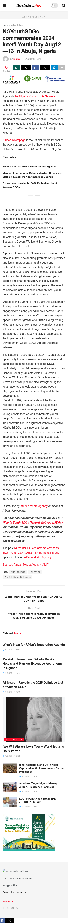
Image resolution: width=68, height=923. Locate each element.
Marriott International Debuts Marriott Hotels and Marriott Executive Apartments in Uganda (32, 175)
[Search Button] (63, 5)
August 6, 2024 (33, 58)
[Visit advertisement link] (34, 12)
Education (35, 571)
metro (16, 58)
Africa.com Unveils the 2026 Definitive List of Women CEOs (30, 185)
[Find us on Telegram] (12, 908)
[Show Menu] (4, 5)
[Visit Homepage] (28, 5)
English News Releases (17, 577)
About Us (22, 892)
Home (5, 24)
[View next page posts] (37, 197)
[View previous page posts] (30, 197)
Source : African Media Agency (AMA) (26, 564)
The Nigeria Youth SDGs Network (34, 96)
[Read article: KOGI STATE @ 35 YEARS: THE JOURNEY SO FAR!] (10, 802)
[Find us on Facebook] (3, 908)
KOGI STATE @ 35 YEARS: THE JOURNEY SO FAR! (37, 800)
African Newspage (14, 140)
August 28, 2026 (12, 650)
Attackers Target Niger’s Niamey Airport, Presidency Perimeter (38, 784)
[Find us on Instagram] (17, 908)
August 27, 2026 (12, 673)
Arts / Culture (17, 24)
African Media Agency (34, 506)
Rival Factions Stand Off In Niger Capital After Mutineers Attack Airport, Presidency (42, 768)
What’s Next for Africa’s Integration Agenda (29, 166)
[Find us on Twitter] (7, 908)
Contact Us (8, 892)
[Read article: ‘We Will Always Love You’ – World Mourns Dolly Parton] (34, 719)
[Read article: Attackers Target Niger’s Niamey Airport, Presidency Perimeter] (10, 787)
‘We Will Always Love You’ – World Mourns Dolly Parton (33, 748)
